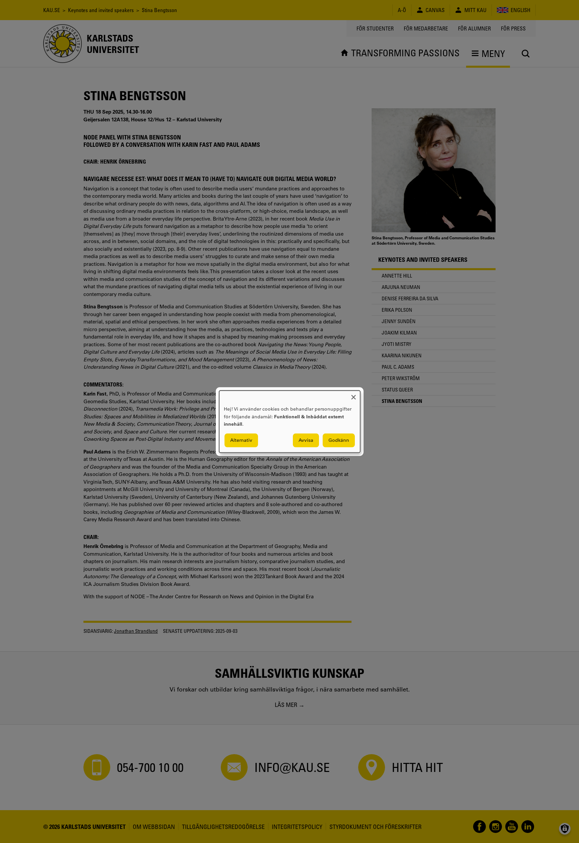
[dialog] (289, 421)
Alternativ (241, 440)
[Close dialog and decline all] (353, 394)
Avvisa (306, 440)
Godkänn (338, 440)
